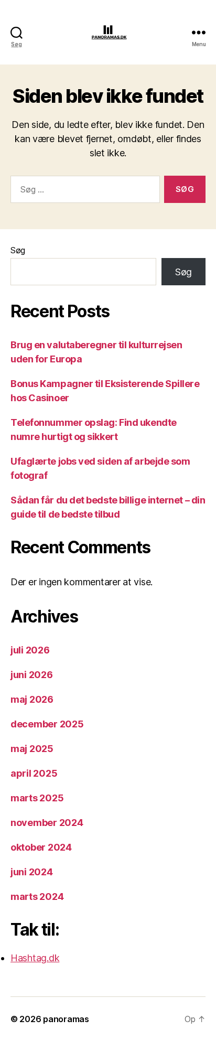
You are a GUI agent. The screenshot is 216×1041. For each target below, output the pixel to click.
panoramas (66, 1019)
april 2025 (33, 773)
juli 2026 (30, 650)
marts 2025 (36, 797)
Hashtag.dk (34, 957)
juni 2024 (31, 871)
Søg (17, 250)
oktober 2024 (41, 847)
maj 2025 (31, 748)
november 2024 (46, 822)
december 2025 (47, 723)
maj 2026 (31, 699)
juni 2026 (31, 674)
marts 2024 (36, 896)
